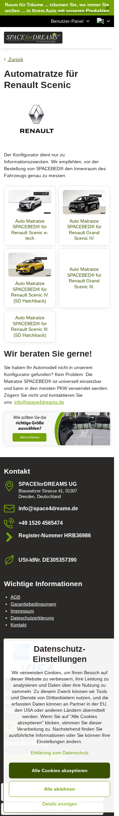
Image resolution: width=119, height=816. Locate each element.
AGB (15, 597)
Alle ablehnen (59, 789)
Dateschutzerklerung (32, 617)
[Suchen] (74, 37)
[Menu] (106, 37)
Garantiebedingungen (33, 604)
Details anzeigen (59, 803)
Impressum (22, 610)
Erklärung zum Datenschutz (60, 752)
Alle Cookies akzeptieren (60, 770)
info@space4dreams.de (39, 402)
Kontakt (18, 624)
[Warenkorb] (90, 37)
